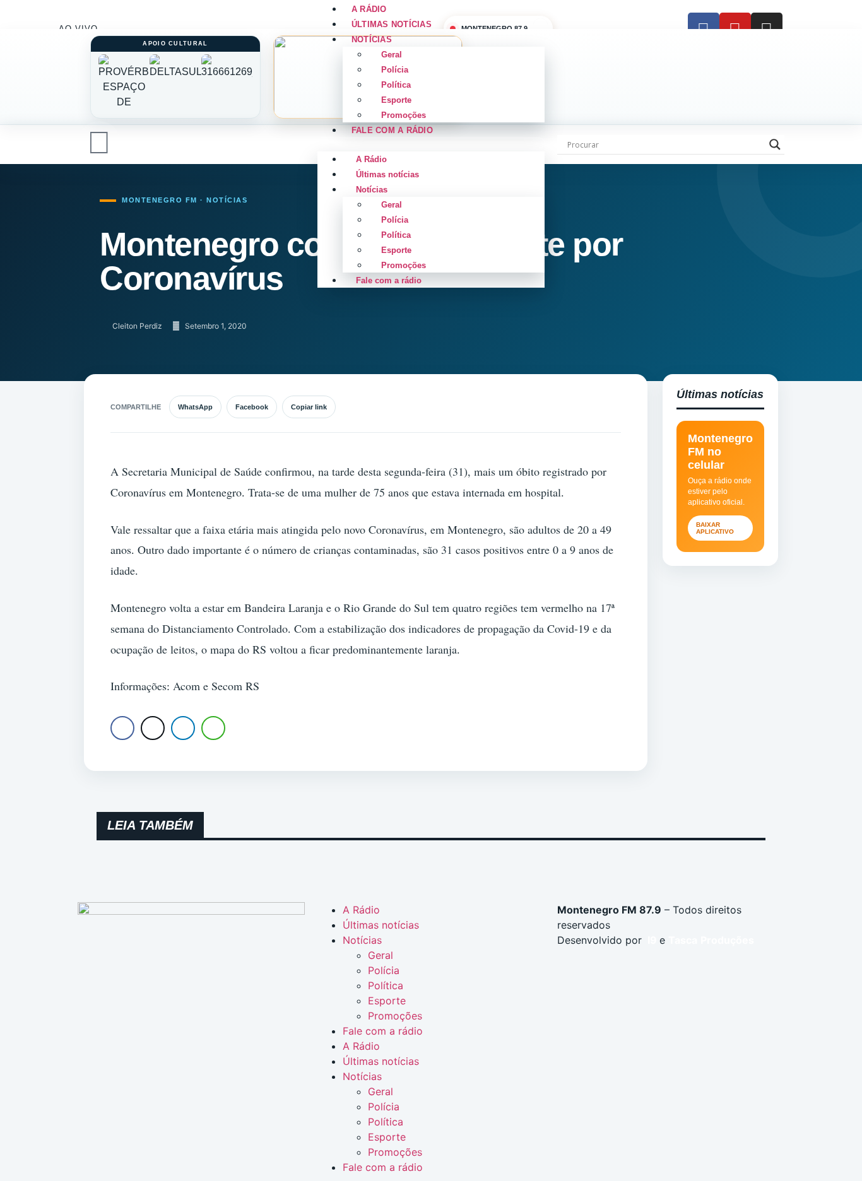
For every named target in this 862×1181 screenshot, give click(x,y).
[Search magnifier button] (775, 144)
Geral (391, 54)
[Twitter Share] (153, 728)
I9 (651, 940)
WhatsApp (195, 407)
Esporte (396, 100)
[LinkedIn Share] (183, 728)
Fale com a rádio (392, 130)
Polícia (394, 69)
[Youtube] (735, 28)
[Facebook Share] (122, 728)
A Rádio (371, 159)
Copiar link (309, 407)
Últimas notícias (387, 174)
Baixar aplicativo (715, 528)
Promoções (403, 265)
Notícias (371, 39)
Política (396, 85)
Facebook (251, 407)
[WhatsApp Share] (213, 728)
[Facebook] (703, 28)
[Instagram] (766, 28)
